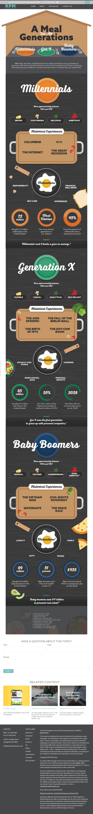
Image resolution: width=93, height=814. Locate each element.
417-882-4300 (49, 2)
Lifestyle (28, 751)
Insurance (28, 742)
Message (6, 657)
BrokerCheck (44, 733)
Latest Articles (29, 754)
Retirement (29, 733)
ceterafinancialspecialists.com (49, 786)
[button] (33, 6)
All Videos (28, 757)
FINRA (77, 763)
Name (5, 645)
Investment (28, 736)
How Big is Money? (9, 708)
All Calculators (30, 760)
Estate (27, 739)
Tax (26, 745)
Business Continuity (46, 793)
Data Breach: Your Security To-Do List (72, 708)
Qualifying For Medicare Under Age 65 (44, 708)
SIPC (83, 763)
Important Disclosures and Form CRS (66, 793)
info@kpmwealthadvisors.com (68, 2)
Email (49, 645)
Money (27, 748)
